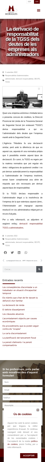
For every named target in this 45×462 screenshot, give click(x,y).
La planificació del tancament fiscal (19, 337)
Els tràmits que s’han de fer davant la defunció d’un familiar (20, 299)
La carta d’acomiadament (14, 333)
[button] (38, 10)
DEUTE (37, 79)
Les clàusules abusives (13, 314)
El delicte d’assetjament (13, 309)
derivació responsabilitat (24, 79)
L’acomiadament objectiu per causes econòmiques (19, 320)
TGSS (7, 82)
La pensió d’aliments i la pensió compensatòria (17, 343)
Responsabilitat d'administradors (17, 75)
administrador (10, 79)
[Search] (39, 269)
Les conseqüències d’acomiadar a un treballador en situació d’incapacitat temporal (19, 290)
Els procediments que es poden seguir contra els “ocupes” (20, 327)
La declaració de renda (13, 305)
